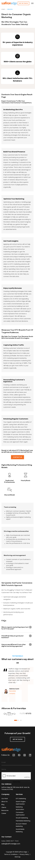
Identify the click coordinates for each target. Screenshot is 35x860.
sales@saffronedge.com (10, 844)
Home (3, 9)
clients (3, 807)
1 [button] (15, 720)
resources (4, 810)
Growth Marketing (22, 818)
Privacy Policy (24, 854)
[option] (17, 682)
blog (2, 804)
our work (4, 799)
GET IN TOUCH (17, 739)
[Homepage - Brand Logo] (9, 3)
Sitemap (17, 857)
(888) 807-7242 (12, 841)
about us (4, 801)
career (3, 813)
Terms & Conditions (11, 854)
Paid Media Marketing (23, 821)
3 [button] (20, 720)
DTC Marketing (21, 799)
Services (10, 9)
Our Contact (6, 837)
